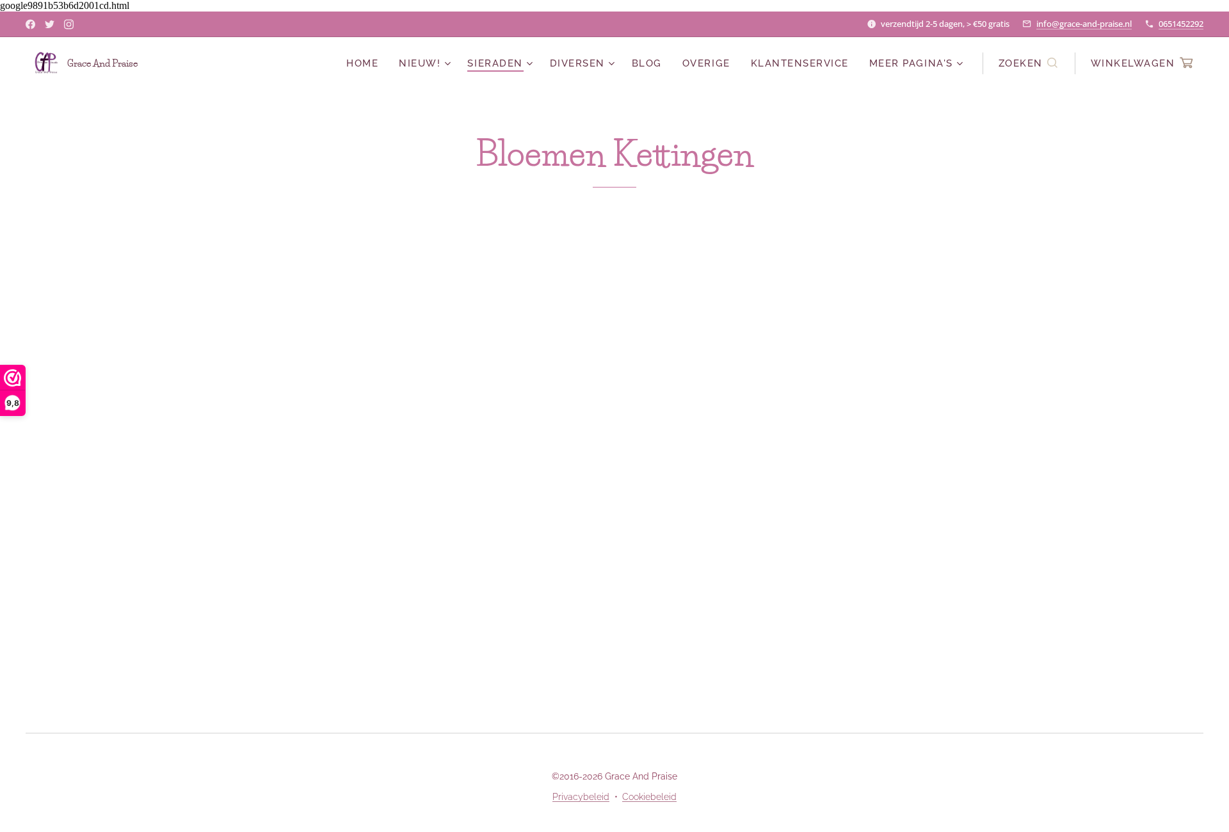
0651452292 (1181, 23)
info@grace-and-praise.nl (1084, 23)
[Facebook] (30, 24)
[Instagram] (69, 24)
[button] (1029, 63)
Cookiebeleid (649, 797)
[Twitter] (50, 24)
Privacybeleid (580, 797)
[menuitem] (366, 63)
